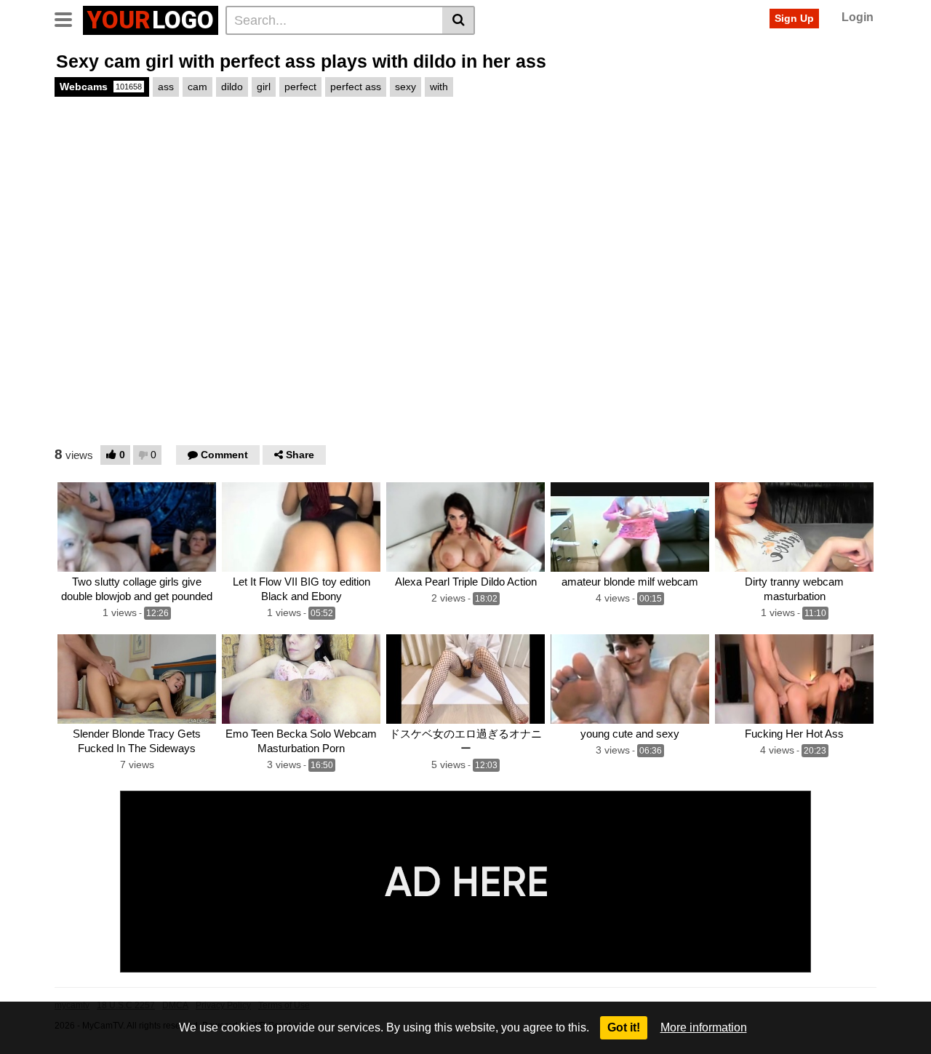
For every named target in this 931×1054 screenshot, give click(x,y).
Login (858, 17)
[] (458, 20)
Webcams (101, 86)
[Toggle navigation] (69, 18)
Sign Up (794, 18)
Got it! (623, 1027)
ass (166, 86)
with (439, 86)
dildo (232, 86)
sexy (405, 86)
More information (703, 1027)
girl (264, 86)
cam (197, 86)
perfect (300, 86)
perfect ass (355, 86)
